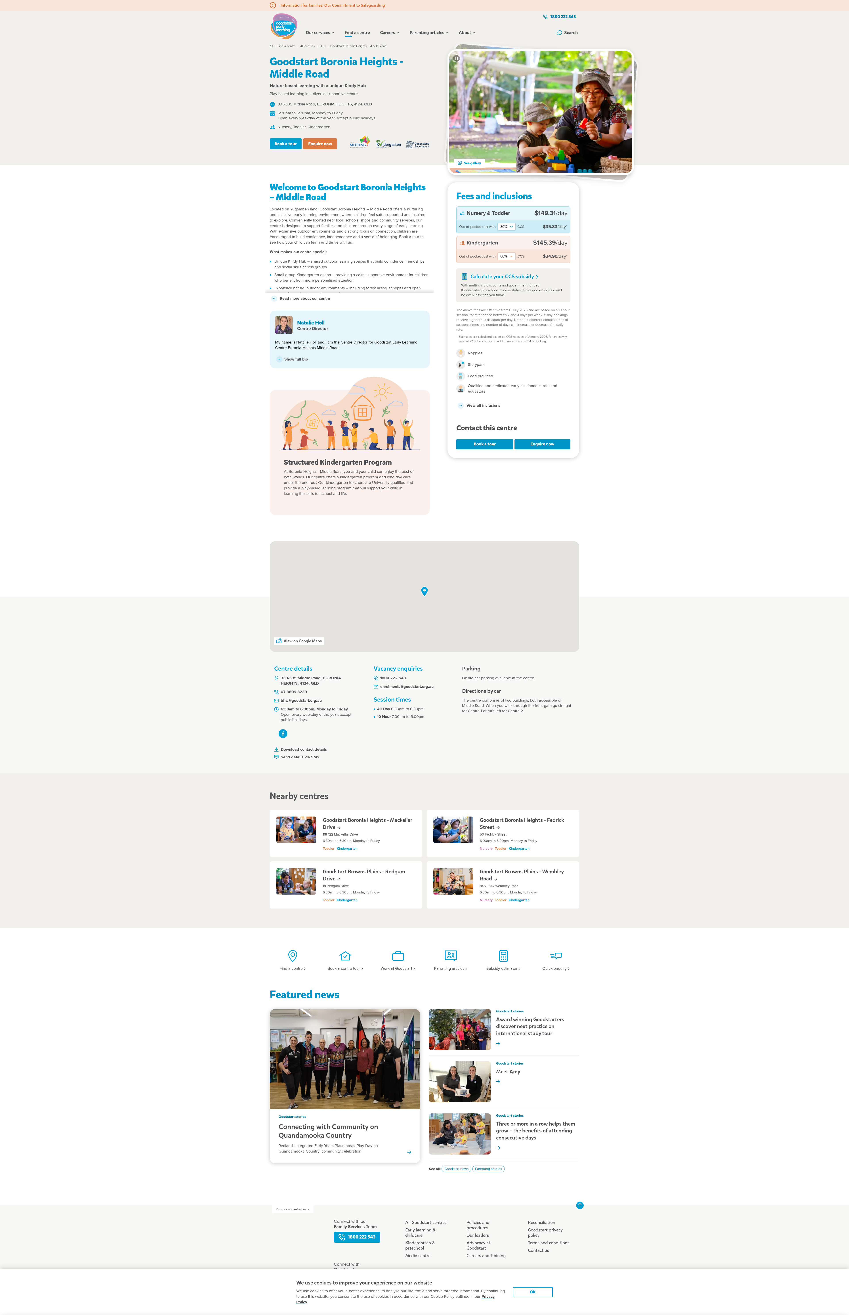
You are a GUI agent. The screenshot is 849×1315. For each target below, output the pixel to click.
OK (533, 1292)
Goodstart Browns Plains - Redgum (364, 875)
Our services (318, 32)
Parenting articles (427, 32)
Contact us (538, 1250)
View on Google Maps (303, 641)
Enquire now (320, 144)
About (465, 32)
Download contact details (304, 750)
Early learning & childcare (420, 1232)
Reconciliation (541, 1222)
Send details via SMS (300, 757)
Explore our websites (291, 1209)
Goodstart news (456, 1169)
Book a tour (286, 144)
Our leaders (478, 1235)
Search (571, 33)
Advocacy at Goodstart (478, 1245)
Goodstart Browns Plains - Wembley (522, 875)
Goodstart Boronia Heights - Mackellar (367, 824)
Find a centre (357, 33)
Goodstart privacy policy (545, 1232)
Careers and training (486, 1256)
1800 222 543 (563, 17)
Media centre (417, 1256)
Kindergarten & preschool (420, 1245)
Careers (387, 32)
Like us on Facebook (283, 733)
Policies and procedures (478, 1225)
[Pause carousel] (456, 58)
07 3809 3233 (294, 692)
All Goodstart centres (426, 1222)
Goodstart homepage (285, 25)
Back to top (580, 1205)
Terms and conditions (548, 1243)
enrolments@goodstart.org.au (407, 687)
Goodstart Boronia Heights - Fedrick (522, 824)
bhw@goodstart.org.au (301, 701)
